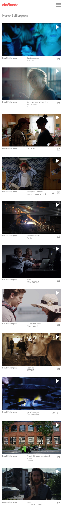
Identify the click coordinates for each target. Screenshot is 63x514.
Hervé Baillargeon (9, 58)
